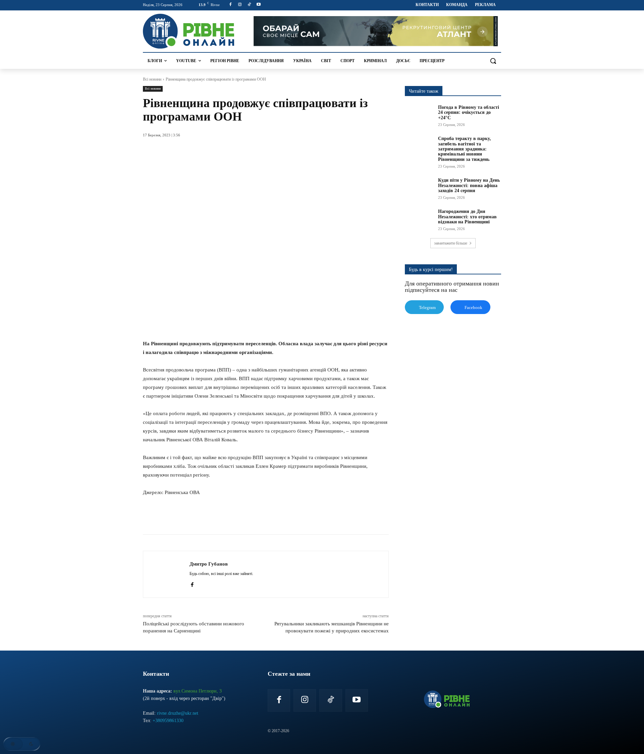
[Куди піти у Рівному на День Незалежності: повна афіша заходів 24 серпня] (419, 188)
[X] (211, 517)
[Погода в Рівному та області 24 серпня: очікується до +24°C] (419, 115)
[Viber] (257, 517)
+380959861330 (168, 720)
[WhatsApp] (226, 517)
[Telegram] (242, 517)
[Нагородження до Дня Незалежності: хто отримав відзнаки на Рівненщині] (419, 219)
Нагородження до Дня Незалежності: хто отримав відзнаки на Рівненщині (467, 216)
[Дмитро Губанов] (166, 574)
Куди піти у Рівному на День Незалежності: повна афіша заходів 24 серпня (469, 185)
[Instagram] (240, 5)
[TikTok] (249, 5)
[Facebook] (230, 5)
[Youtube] (258, 5)
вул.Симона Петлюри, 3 (197, 691)
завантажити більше (450, 243)
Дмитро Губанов (209, 564)
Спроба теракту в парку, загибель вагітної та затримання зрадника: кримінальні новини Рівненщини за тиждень (464, 149)
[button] (493, 61)
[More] (273, 517)
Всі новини (152, 79)
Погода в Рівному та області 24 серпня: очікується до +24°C (468, 112)
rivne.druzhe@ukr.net (177, 713)
